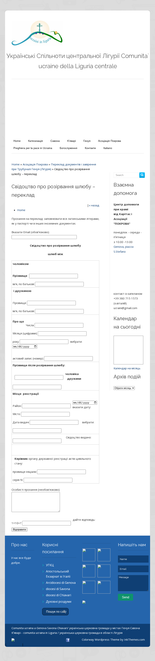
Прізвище (20, 303)
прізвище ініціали (25, 472)
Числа (30, 325)
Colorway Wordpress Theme (100, 639)
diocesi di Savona (58, 589)
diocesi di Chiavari (58, 595)
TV (8, 644)
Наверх (16, 644)
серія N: (18, 480)
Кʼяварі (71, 140)
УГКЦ (50, 565)
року (16, 341)
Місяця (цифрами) (25, 333)
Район (17, 406)
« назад (94, 205)
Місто (17, 414)
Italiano (107, 148)
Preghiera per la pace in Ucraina (32, 148)
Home (17, 140)
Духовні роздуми (58, 601)
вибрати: (76, 341)
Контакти (90, 148)
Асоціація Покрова (109, 140)
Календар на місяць (127, 368)
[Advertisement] (78, 107)
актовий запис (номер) (28, 358)
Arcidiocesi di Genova (61, 583)
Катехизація (35, 140)
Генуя (87, 140)
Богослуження (68, 148)
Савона (55, 140)
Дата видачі (21, 422)
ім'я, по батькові (24, 284)
